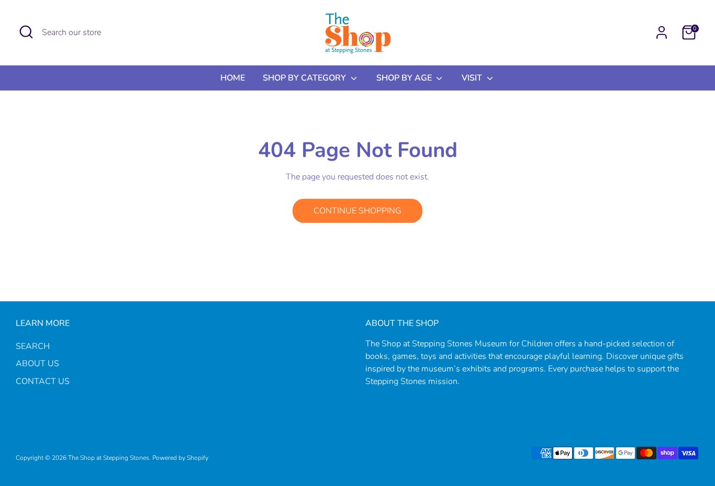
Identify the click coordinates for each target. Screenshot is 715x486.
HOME (232, 78)
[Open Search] (26, 31)
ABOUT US (37, 363)
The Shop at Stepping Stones (108, 458)
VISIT (473, 78)
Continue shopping (357, 211)
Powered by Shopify (180, 458)
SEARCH (33, 346)
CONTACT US (43, 381)
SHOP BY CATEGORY (305, 78)
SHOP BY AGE (405, 78)
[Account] (661, 32)
